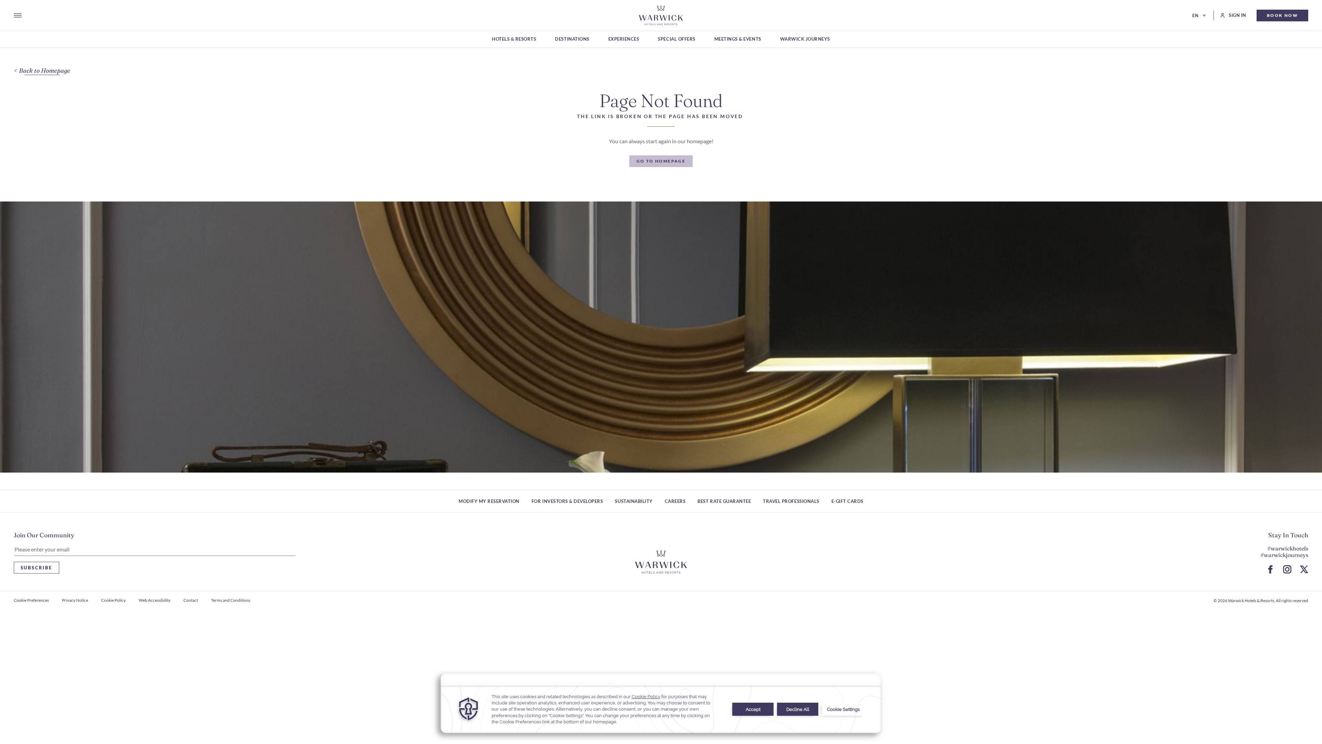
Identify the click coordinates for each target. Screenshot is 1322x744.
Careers (675, 501)
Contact (190, 600)
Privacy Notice (75, 600)
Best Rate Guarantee (724, 501)
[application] (661, 703)
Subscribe (36, 567)
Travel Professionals (791, 501)
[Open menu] (18, 15)
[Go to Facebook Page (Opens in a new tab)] (1270, 569)
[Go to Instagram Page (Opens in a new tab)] (1287, 569)
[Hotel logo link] (661, 562)
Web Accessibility (154, 600)
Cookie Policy (113, 600)
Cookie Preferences (31, 600)
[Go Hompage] (661, 15)
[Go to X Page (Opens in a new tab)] (1304, 569)
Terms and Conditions (230, 600)
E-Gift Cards (847, 501)
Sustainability (633, 501)
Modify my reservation (489, 501)
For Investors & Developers (567, 501)
